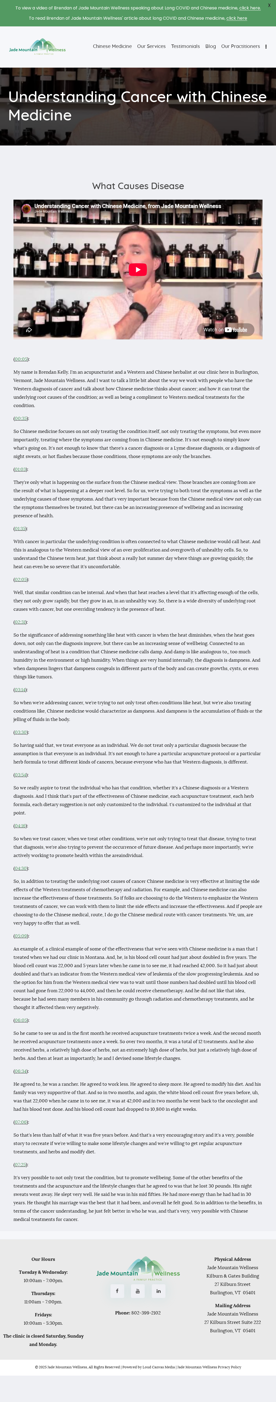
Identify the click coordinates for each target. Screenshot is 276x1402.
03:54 (20, 775)
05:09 (21, 936)
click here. (250, 8)
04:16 (20, 826)
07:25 (20, 1164)
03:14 (20, 690)
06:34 (20, 1071)
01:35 (20, 528)
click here (236, 18)
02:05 (21, 579)
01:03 (20, 469)
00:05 (21, 359)
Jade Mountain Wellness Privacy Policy (209, 1367)
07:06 (21, 1122)
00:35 (21, 418)
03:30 (21, 732)
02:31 (20, 622)
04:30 (21, 868)
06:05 (21, 1020)
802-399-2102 (146, 1313)
